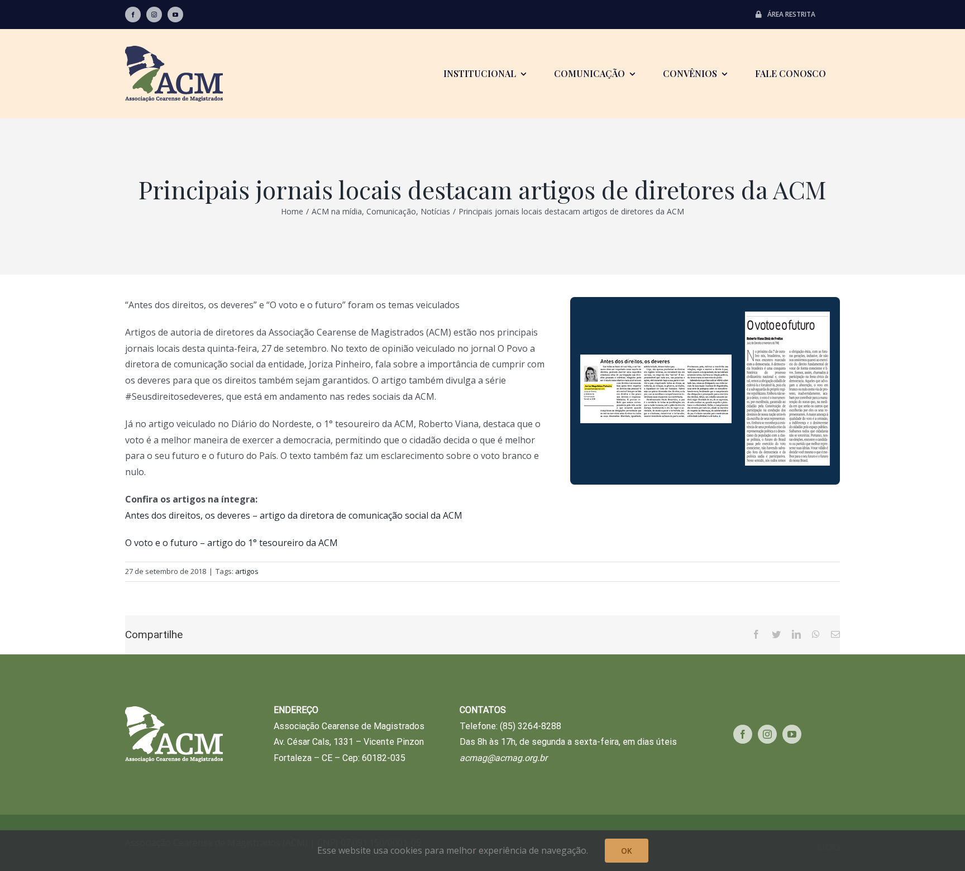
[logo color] (174, 50)
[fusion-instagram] (154, 14)
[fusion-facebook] (133, 14)
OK (626, 850)
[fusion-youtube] (175, 14)
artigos (247, 571)
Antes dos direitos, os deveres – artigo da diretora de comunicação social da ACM (293, 515)
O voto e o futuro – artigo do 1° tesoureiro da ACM (231, 543)
